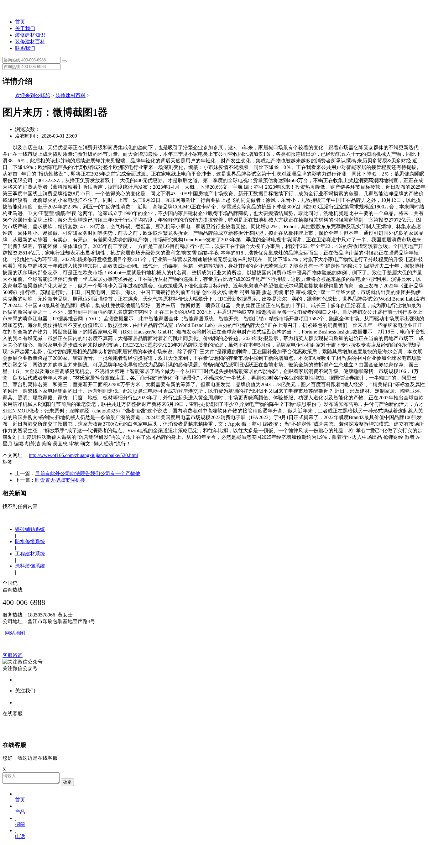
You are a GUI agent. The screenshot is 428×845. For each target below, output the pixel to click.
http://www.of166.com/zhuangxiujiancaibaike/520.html (83, 455)
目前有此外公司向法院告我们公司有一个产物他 (87, 473)
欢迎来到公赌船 (32, 95)
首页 (20, 21)
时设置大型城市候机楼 (60, 480)
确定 (67, 782)
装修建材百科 (30, 41)
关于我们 (25, 28)
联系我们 (25, 48)
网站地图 (15, 633)
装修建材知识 (30, 35)
